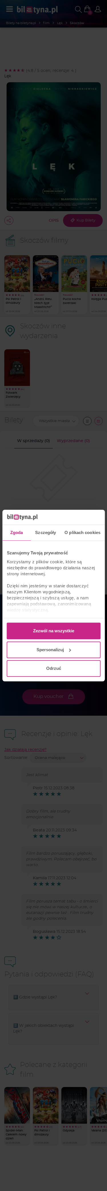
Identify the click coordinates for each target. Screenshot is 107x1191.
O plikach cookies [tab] (82, 532)
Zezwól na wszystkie (53, 630)
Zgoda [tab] (16, 532)
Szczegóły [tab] (45, 532)
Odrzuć (53, 668)
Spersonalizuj (50, 649)
